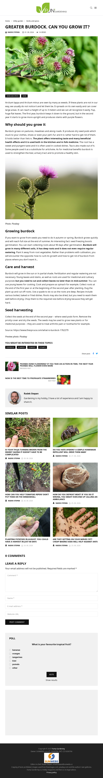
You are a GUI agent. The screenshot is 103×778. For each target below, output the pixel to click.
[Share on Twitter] (97, 353)
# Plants (43, 347)
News (24, 96)
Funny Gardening (58, 749)
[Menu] (95, 7)
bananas (16, 650)
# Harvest (32, 347)
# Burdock (10, 347)
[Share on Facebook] (93, 353)
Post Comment (17, 622)
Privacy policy (52, 772)
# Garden (21, 347)
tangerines (17, 657)
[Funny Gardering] (51, 8)
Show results (51, 680)
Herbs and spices (13, 96)
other (14, 668)
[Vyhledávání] (91, 8)
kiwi (14, 661)
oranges (16, 654)
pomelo (15, 664)
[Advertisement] (51, 712)
